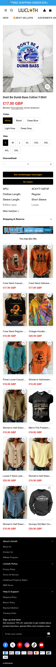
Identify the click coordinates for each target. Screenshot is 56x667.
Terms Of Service (11, 575)
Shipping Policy (10, 597)
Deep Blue (32, 120)
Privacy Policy (9, 569)
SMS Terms (8, 585)
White (8, 120)
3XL (46, 142)
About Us (7, 547)
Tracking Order (9, 613)
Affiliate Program (10, 557)
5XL (16, 150)
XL (27, 142)
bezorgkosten (17, 108)
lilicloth (10, 663)
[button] (6, 10)
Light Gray (10, 128)
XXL (36, 142)
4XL (7, 150)
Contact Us (8, 552)
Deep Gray (26, 128)
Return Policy (9, 602)
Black (19, 120)
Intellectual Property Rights (15, 580)
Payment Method (10, 608)
